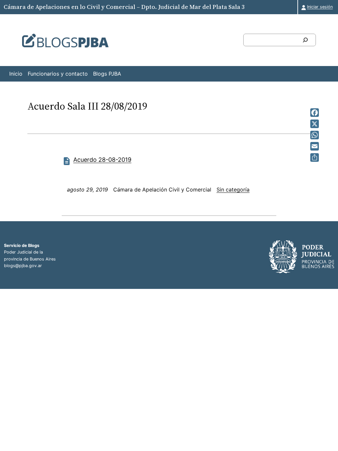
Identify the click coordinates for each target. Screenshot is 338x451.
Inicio (15, 73)
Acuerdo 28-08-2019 (102, 159)
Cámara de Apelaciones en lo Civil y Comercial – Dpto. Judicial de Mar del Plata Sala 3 (124, 7)
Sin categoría (233, 189)
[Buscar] (305, 40)
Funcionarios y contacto (58, 73)
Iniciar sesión (320, 6)
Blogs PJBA (107, 73)
